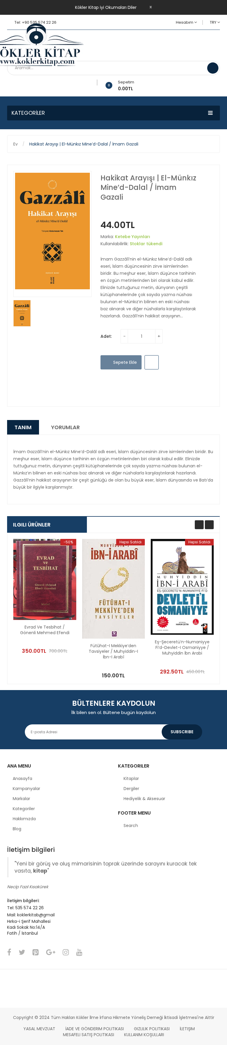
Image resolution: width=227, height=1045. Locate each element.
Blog (17, 829)
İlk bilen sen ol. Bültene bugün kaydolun (113, 712)
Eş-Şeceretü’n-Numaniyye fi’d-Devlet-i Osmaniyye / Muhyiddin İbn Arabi (182, 647)
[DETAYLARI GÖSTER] (59, 637)
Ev (15, 144)
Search (131, 825)
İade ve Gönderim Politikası (94, 1029)
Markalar (21, 799)
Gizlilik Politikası (152, 1029)
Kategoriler (24, 809)
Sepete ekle (124, 362)
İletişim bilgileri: (23, 901)
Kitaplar (131, 778)
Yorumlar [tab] (65, 427)
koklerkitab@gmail (36, 915)
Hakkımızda (24, 819)
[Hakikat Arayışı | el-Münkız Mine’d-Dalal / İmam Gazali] (22, 313)
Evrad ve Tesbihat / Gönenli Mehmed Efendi (44, 630)
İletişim (187, 1029)
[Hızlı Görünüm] (44, 579)
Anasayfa (22, 778)
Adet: (106, 336)
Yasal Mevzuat (39, 1029)
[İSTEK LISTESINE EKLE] (152, 362)
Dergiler (131, 789)
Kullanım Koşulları (144, 1035)
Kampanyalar (26, 789)
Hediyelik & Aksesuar (144, 799)
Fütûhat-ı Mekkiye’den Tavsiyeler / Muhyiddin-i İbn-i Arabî (113, 651)
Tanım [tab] (23, 427)
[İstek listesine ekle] (95, 82)
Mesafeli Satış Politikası (88, 1035)
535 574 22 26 (29, 908)
